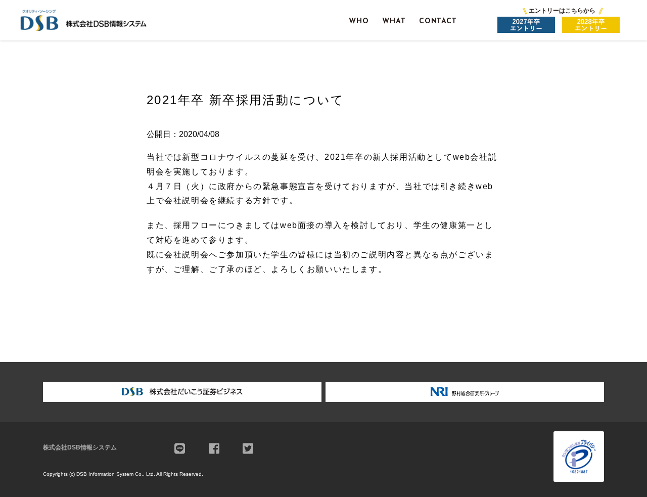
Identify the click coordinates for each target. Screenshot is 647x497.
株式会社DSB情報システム (80, 447)
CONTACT (438, 21)
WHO (359, 21)
